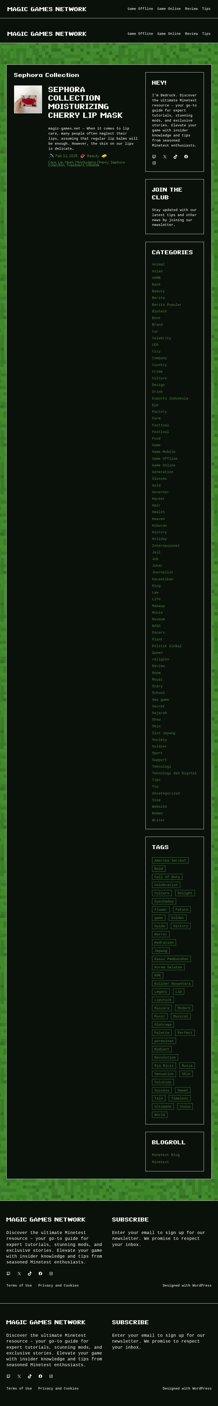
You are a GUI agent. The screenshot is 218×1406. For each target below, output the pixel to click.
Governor (160, 492)
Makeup (158, 606)
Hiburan (159, 525)
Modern (184, 1008)
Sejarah (159, 713)
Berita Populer (167, 305)
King (156, 586)
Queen (157, 653)
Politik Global (167, 646)
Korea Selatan (168, 967)
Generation (162, 472)
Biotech (159, 311)
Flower (160, 910)
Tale (158, 1098)
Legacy (160, 992)
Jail (156, 552)
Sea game (160, 700)
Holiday (159, 539)
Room (156, 673)
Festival (160, 432)
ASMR (156, 278)
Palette (161, 1033)
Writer (158, 820)
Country (159, 365)
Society (159, 740)
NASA (156, 626)
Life (156, 599)
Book (156, 318)
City (156, 351)
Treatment (75, 165)
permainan (164, 1041)
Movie (157, 612)
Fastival (160, 425)
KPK (157, 975)
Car (155, 331)
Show (156, 719)
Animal (158, 264)
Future (181, 910)
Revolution (165, 1057)
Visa (156, 800)
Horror (160, 934)
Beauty (93, 156)
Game (156, 445)
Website (159, 807)
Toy (155, 786)
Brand (157, 325)
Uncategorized (166, 793)
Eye (155, 405)
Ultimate (92, 165)
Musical (180, 1016)
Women (157, 813)
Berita (158, 298)
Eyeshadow (164, 901)
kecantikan (162, 579)
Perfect (185, 1033)
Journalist (162, 572)
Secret (158, 706)
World (159, 1115)
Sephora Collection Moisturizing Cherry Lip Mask (85, 102)
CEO (155, 345)
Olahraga (162, 1024)
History (159, 532)
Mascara (161, 1008)
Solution (162, 1082)
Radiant (161, 1049)
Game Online (163, 465)
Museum (158, 619)
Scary (157, 686)
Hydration (164, 942)
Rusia (187, 1066)
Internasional (166, 546)
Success (161, 1090)
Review (158, 666)
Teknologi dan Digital (174, 773)
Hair (156, 505)
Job (155, 559)
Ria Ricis (164, 1066)
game (158, 918)
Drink (157, 392)
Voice (185, 1106)
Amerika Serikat (170, 860)
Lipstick (162, 1000)
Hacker (158, 499)
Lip (60, 162)
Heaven (158, 519)
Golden (177, 918)
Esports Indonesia (170, 398)
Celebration (166, 885)
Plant (157, 639)
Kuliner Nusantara (172, 984)
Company (159, 358)
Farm (156, 418)
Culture (159, 378)
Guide (159, 926)
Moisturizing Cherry (92, 162)
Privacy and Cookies (58, 1285)
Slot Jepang (163, 733)
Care (52, 162)
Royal (157, 679)
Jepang (160, 951)
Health (158, 512)
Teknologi (161, 766)
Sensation (164, 1074)
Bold (158, 869)
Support (159, 760)
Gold (156, 485)
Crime (157, 371)
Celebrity (161, 338)
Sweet (183, 1090)
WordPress (202, 1285)
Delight (185, 893)
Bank (156, 284)
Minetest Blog (166, 1155)
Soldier (159, 746)
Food (156, 438)
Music (159, 1016)
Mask (69, 162)
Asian (157, 271)
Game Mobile (163, 452)
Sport (157, 753)
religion (160, 659)
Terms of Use (19, 1285)
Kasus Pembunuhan (171, 959)
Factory (159, 412)
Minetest (160, 1162)
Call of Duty (167, 877)
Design (158, 385)
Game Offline (165, 459)
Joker (157, 566)
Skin (156, 726)
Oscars (158, 632)
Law (155, 592)
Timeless (179, 1098)
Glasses (159, 478)
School (158, 693)
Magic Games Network (47, 9)
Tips (156, 780)
